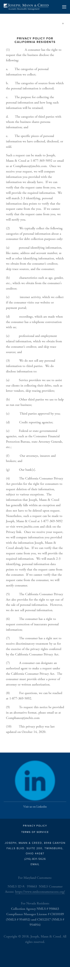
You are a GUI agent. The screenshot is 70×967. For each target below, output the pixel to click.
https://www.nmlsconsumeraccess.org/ (40, 892)
